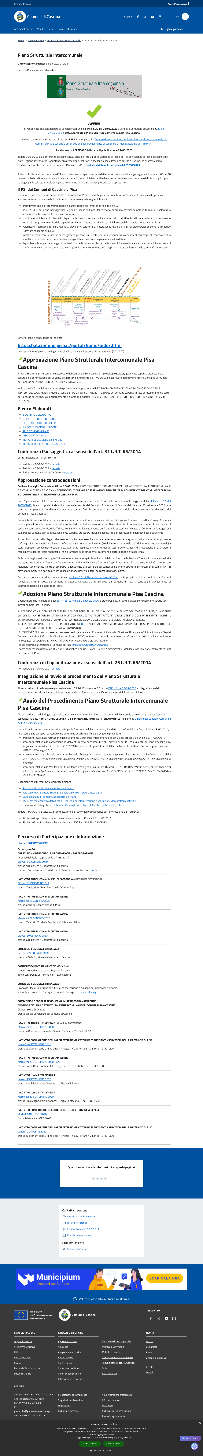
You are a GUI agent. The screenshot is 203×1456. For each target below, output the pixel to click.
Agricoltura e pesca (67, 1341)
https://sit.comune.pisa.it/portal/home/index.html (70, 345)
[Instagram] (159, 16)
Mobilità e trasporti (111, 1352)
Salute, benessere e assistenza (117, 1357)
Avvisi (149, 1352)
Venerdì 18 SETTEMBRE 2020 (34, 1044)
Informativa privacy (112, 1400)
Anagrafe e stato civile (69, 1352)
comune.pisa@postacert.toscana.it (89, 645)
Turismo (106, 1368)
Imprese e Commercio (113, 1346)
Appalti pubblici (66, 1357)
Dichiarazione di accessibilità (116, 1411)
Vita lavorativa (109, 1373)
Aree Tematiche (36, 40)
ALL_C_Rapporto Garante (33, 843)
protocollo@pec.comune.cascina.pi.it (33, 1411)
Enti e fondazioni (22, 1357)
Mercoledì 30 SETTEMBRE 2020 (36, 1097)
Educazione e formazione (70, 1379)
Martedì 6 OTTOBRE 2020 (32, 1114)
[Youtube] (151, 16)
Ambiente (63, 1347)
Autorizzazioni (65, 1363)
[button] (101, 1450)
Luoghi (149, 1372)
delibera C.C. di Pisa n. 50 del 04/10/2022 (93, 577)
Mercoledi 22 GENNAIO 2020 (34, 918)
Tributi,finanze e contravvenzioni (118, 1363)
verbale (56, 464)
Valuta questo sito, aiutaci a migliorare (104, 1299)
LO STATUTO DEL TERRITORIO (39, 419)
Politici (17, 1363)
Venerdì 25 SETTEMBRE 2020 (34, 1079)
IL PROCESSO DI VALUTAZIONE (39, 427)
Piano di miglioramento (113, 1416)
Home (21, 40)
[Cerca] (185, 16)
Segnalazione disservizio (70, 1400)
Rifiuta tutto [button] (113, 1443)
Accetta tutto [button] (89, 1443)
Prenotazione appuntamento (72, 1395)
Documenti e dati (22, 1373)
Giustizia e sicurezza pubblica (117, 1341)
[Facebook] (137, 16)
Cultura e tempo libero (69, 1373)
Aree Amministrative (24, 1347)
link (130, 1437)
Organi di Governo (23, 1341)
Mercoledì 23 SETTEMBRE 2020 (36, 1062)
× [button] (200, 1423)
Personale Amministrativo (27, 1368)
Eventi (149, 1367)
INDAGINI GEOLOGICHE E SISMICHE (42, 440)
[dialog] (101, 1438)
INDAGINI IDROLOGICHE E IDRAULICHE (44, 444)
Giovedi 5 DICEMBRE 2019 (33, 862)
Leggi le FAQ (64, 1405)
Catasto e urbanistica (69, 1368)
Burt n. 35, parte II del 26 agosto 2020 (77, 601)
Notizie (149, 1341)
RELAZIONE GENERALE (35, 431)
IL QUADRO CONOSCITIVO (37, 415)
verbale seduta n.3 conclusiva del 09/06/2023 (113, 165)
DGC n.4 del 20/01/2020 (122, 688)
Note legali (107, 1405)
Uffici (16, 1352)
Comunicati (152, 1347)
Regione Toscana (22, 4)
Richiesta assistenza (68, 1411)
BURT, (84, 624)
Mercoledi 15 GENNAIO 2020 (34, 901)
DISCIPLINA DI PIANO (34, 435)
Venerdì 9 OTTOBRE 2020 (32, 1132)
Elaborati (70, 805)
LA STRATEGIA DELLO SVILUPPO (41, 423)
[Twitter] (144, 16)
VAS (58, 1062)
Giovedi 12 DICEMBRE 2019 (33, 883)
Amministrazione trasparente (117, 1395)
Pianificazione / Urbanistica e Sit (64, 40)
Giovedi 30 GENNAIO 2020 (33, 936)
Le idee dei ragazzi (90, 992)
